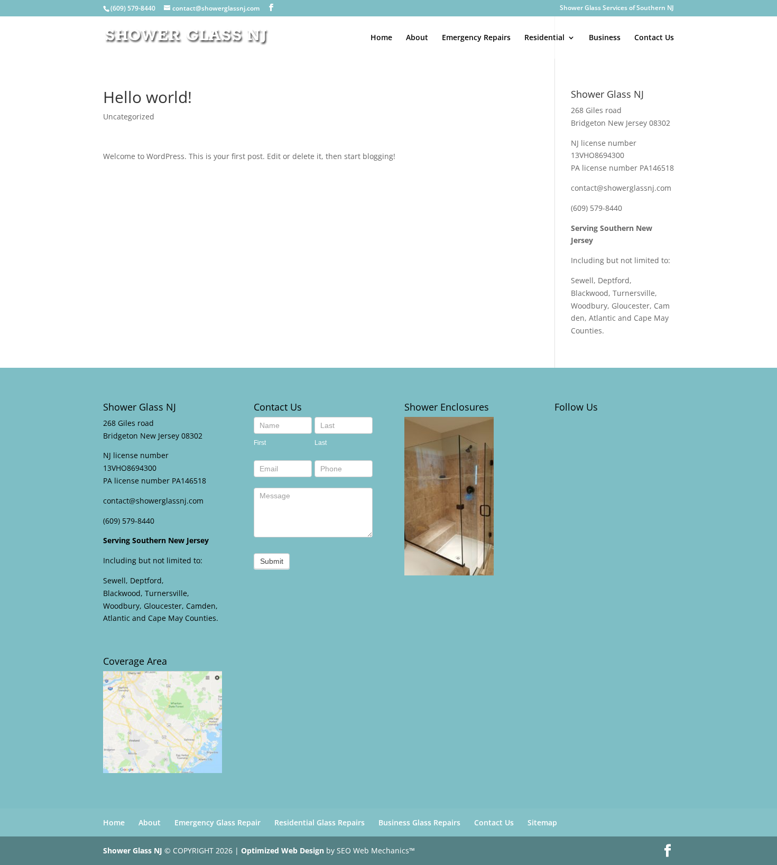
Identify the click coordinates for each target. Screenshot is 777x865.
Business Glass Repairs (419, 822)
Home (381, 38)
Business (605, 38)
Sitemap (542, 822)
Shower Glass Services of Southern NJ (617, 8)
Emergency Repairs (476, 38)
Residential (544, 38)
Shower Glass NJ (132, 850)
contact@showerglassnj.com (621, 188)
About (417, 38)
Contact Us (654, 38)
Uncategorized (128, 116)
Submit (271, 561)
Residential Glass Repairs (319, 822)
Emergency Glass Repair (217, 822)
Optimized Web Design (282, 850)
